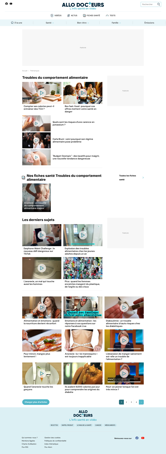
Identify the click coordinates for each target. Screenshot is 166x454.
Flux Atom (48, 447)
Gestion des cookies (52, 437)
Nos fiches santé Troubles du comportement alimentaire (64, 177)
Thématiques (34, 71)
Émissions (149, 22)
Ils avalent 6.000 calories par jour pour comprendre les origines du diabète (82, 389)
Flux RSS (25, 447)
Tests (112, 15)
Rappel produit (67, 425)
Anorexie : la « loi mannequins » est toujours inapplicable (81, 355)
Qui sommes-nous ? (30, 437)
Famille (115, 22)
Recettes (54, 425)
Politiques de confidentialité (55, 441)
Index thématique (51, 444)
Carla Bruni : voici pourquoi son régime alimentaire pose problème (73, 140)
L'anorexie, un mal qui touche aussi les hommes (39, 283)
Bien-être (82, 22)
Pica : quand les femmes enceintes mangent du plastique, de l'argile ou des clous (82, 284)
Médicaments (110, 425)
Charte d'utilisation (29, 444)
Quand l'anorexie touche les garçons (38, 388)
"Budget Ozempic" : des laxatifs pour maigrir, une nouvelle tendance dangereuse (76, 157)
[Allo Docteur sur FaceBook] (6, 3)
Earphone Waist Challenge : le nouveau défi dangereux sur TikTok (39, 251)
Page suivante (141, 402)
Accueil (24, 71)
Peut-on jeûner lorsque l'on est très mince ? (122, 388)
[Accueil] (83, 415)
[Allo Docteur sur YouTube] (142, 438)
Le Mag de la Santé (84, 425)
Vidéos (57, 15)
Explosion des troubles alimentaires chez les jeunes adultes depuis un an (80, 251)
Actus (74, 15)
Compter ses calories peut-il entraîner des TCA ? (39, 107)
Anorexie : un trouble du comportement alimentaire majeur (35, 206)
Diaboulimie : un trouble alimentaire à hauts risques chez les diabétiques (123, 323)
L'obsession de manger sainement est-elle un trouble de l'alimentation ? (124, 356)
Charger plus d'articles (36, 402)
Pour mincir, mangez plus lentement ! (37, 355)
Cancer (98, 425)
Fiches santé (93, 15)
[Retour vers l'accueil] (83, 6)
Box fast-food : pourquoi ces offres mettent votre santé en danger (80, 109)
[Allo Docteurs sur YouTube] (11, 3)
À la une (18, 22)
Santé (48, 22)
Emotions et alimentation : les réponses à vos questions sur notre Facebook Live (80, 323)
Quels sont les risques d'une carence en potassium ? (73, 123)
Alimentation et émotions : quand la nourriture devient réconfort (41, 322)
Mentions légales (28, 441)
